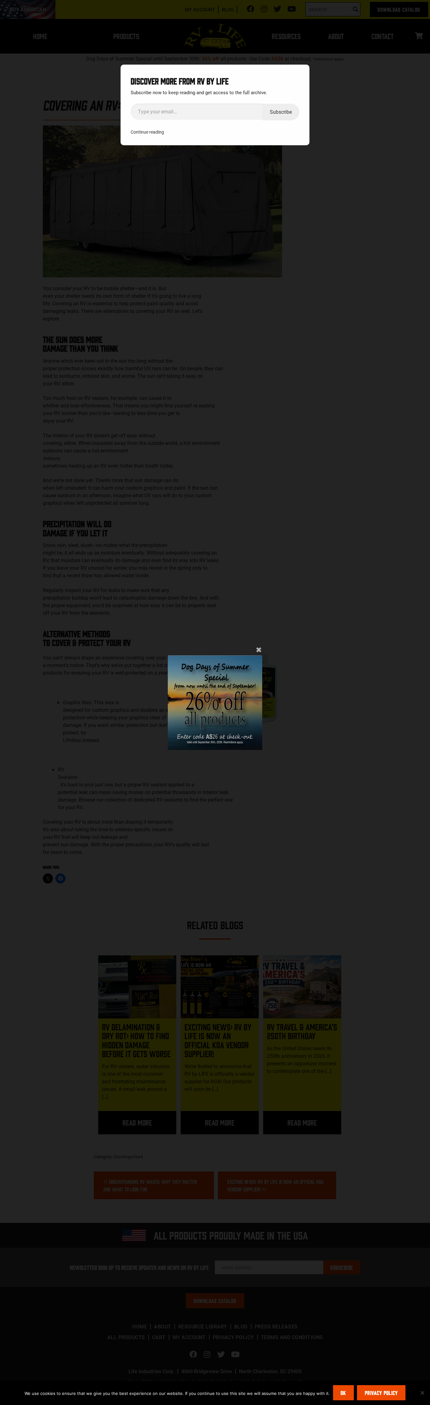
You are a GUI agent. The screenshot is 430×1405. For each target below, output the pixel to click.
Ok (343, 1393)
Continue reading (147, 132)
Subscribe (281, 111)
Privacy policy (381, 1393)
